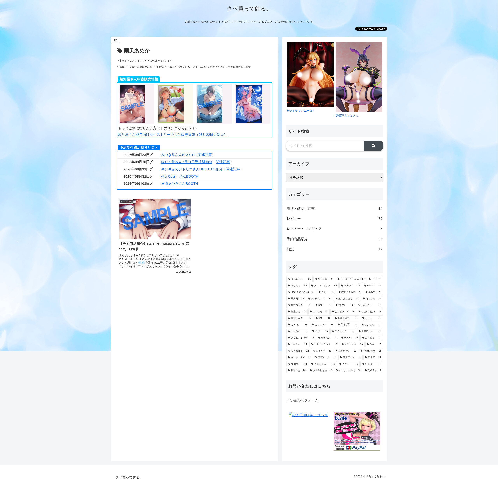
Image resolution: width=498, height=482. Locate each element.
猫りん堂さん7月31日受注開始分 (186, 162)
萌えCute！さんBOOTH (179, 176)
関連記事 (205, 155)
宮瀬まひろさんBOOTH (179, 184)
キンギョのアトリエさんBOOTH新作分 (192, 169)
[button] (373, 146)
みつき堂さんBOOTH (178, 155)
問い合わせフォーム (302, 400)
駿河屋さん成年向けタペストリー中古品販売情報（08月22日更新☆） (172, 135)
